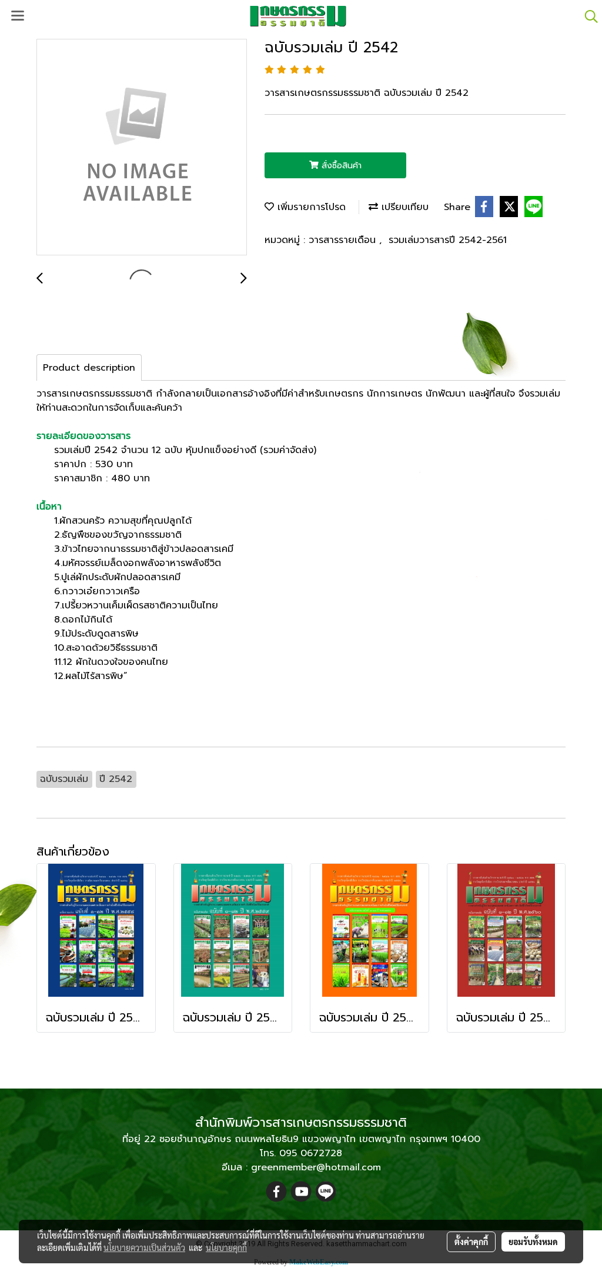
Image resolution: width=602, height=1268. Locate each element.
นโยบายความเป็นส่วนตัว (144, 1247)
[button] (587, 16)
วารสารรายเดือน (344, 240)
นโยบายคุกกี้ (226, 1247)
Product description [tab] (89, 368)
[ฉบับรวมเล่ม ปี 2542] (141, 147)
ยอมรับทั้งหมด (533, 1241)
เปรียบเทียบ (403, 207)
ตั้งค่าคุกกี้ (471, 1241)
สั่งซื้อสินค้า (340, 165)
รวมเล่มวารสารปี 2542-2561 (448, 240)
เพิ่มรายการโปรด (310, 207)
